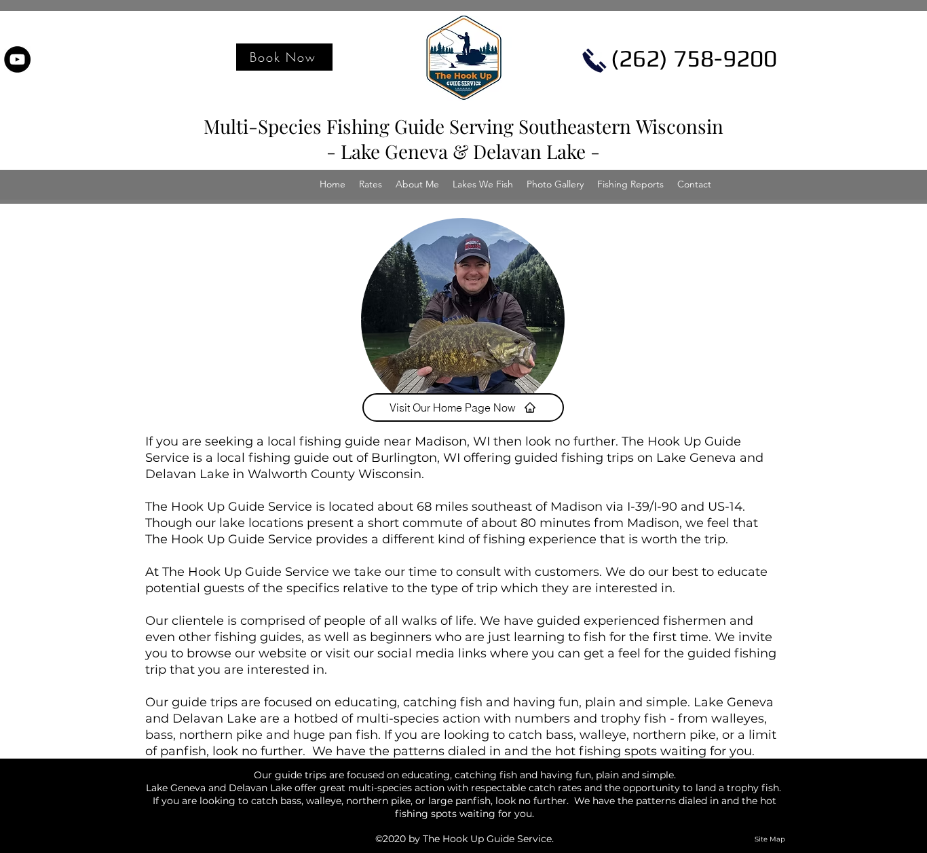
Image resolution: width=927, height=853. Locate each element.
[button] (370, 184)
